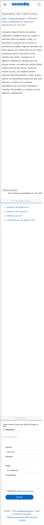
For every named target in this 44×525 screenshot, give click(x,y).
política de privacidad (25, 491)
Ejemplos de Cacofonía (16, 211)
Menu (5, 4)
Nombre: (9, 456)
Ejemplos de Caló (14, 216)
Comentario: (10, 475)
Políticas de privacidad (15, 517)
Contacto (22, 520)
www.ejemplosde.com (25, 511)
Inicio (4, 18)
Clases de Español (17, 18)
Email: (8, 466)
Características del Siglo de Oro (20, 220)
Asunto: (8, 447)
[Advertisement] (22, 119)
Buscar (39, 4)
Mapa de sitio (31, 517)
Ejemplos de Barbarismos (17, 207)
